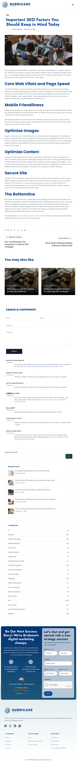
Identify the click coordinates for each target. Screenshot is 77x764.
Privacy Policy (32, 745)
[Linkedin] (25, 230)
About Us (8, 741)
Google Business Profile (16, 561)
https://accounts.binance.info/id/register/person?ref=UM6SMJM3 (41, 366)
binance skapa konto (13, 431)
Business (11, 535)
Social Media (12, 605)
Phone (49, 669)
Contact (7, 748)
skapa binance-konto (14, 418)
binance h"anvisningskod (15, 360)
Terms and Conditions (35, 741)
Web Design (55, 741)
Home (7, 738)
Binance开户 (10, 408)
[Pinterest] (21, 230)
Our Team (8, 745)
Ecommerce (12, 548)
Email (63, 669)
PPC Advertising (13, 587)
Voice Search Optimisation (17, 609)
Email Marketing (13, 552)
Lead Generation (13, 574)
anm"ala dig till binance (15, 383)
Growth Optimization (15, 570)
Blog (29, 738)
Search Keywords (11, 452)
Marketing (11, 579)
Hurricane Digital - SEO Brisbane (21, 684)
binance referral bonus (14, 373)
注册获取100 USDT (13, 393)
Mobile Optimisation (15, 583)
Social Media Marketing (58, 748)
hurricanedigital (17, 29)
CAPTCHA (47, 680)
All (9, 530)
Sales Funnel (12, 596)
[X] (17, 230)
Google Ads (12, 557)
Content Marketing (14, 539)
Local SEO (54, 738)
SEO (7, 15)
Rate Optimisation (14, 592)
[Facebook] (14, 230)
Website (11, 614)
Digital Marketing (14, 543)
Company (47, 659)
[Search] (69, 456)
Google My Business (15, 565)
